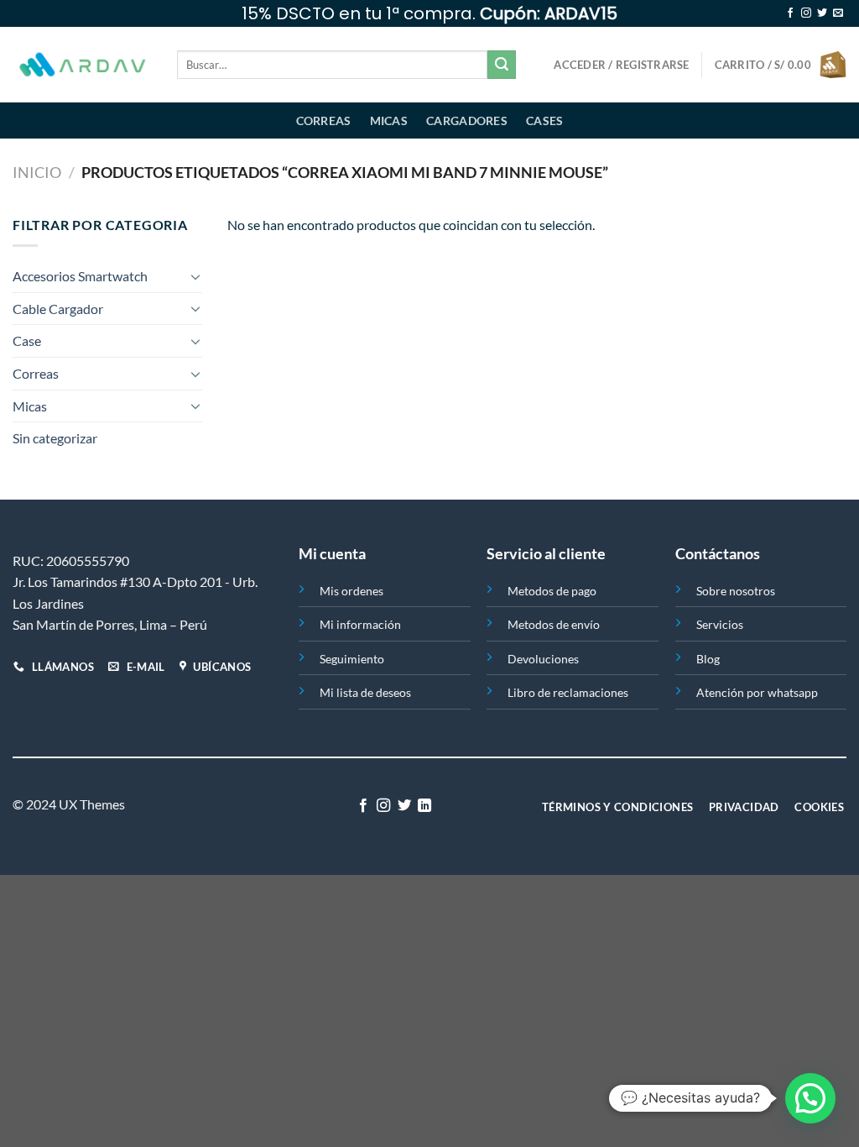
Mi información (360, 624)
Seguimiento (352, 659)
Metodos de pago (552, 591)
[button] (810, 1098)
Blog (708, 659)
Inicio (37, 172)
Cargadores (467, 120)
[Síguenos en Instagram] (806, 13)
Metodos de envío (554, 624)
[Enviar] (501, 64)
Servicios (719, 624)
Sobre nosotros (735, 591)
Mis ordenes (351, 591)
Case (27, 340)
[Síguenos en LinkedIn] (424, 806)
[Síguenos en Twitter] (822, 13)
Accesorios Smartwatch (80, 276)
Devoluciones (543, 659)
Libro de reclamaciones (568, 692)
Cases (544, 120)
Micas (389, 120)
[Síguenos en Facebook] (790, 13)
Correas (323, 120)
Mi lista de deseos (365, 692)
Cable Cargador (58, 309)
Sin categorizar (55, 438)
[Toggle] (195, 276)
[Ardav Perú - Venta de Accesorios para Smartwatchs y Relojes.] (82, 65)
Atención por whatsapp (757, 692)
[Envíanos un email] (838, 13)
